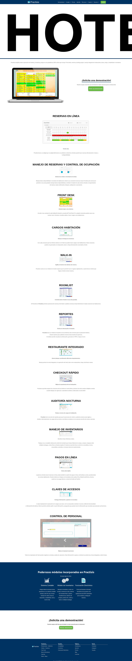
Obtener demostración (66, 627)
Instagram (94, 648)
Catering (43, 654)
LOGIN (103, 2)
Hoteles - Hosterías (45, 648)
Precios (73, 2)
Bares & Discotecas (45, 652)
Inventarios (60, 648)
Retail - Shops (44, 656)
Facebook (94, 646)
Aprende (78, 2)
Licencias (77, 654)
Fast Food (43, 650)
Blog (76, 652)
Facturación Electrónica (63, 650)
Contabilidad (61, 646)
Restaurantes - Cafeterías (47, 646)
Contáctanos (78, 646)
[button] (61, 2)
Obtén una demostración (96, 88)
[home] (32, 2)
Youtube (93, 650)
